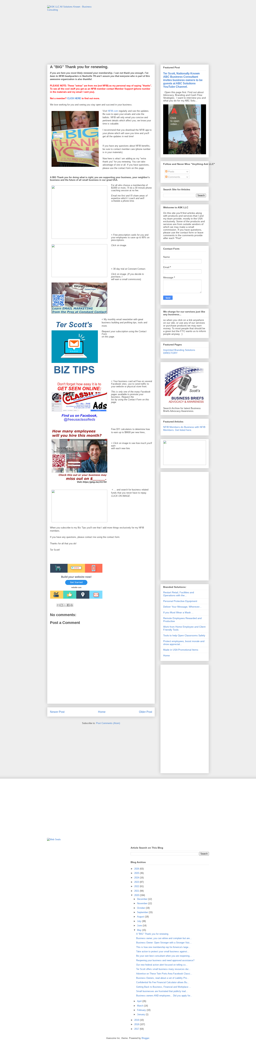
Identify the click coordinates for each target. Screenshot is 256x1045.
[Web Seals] (54, 839)
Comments (173, 177)
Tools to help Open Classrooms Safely (184, 635)
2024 (137, 877)
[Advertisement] (184, 525)
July (139, 921)
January (141, 1014)
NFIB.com (113, 111)
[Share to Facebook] (68, 605)
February (142, 1010)
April (139, 1001)
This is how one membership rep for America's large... (163, 947)
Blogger (145, 1038)
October (141, 908)
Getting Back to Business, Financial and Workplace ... (163, 987)
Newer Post (57, 711)
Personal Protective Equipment (180, 601)
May (139, 930)
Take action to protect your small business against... (162, 951)
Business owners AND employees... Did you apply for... (164, 995)
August (141, 916)
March (140, 1005)
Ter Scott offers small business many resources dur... (163, 969)
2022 (137, 886)
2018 (137, 1024)
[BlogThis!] (61, 605)
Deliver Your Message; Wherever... (182, 606)
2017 (137, 1029)
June (140, 925)
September (143, 912)
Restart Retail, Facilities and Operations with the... (178, 594)
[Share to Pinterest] (71, 605)
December (142, 899)
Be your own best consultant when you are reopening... (164, 956)
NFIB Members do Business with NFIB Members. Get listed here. (184, 428)
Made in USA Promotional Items (180, 649)
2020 (137, 895)
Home (102, 711)
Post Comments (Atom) (108, 723)
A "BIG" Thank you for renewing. (152, 934)
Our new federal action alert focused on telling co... (162, 964)
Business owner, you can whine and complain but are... (164, 938)
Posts (170, 171)
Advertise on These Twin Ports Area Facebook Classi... (164, 973)
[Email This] (58, 605)
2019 (137, 1020)
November (142, 903)
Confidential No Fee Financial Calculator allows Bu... (162, 982)
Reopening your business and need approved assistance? (165, 960)
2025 (137, 873)
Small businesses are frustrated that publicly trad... (162, 991)
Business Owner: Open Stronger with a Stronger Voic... (164, 942)
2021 (137, 891)
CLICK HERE (74, 98)
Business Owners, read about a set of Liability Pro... (162, 978)
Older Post (145, 711)
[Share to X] (65, 605)
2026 (137, 868)
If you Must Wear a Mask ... (178, 612)
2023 (137, 882)
